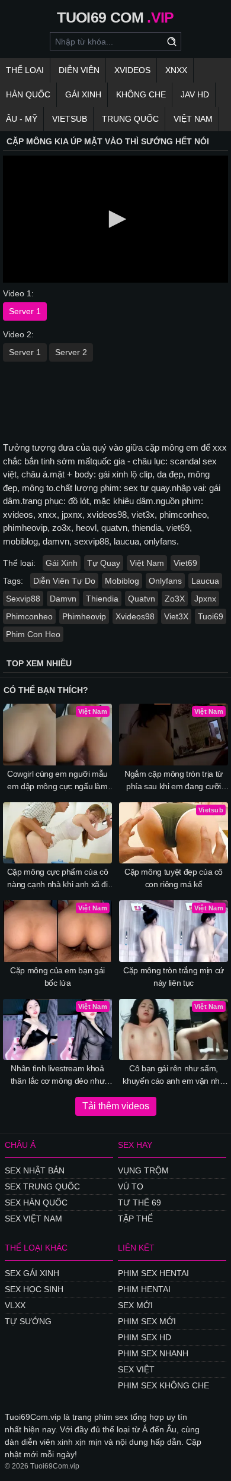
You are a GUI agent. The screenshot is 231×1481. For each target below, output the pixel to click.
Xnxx (176, 70)
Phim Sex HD (144, 1337)
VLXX (15, 1305)
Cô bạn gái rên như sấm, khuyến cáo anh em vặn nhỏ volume (173, 1075)
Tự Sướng (28, 1321)
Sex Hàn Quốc (36, 1202)
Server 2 (71, 352)
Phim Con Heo (33, 634)
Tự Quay (103, 563)
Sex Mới (135, 1305)
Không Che (141, 94)
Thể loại (25, 70)
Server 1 (25, 311)
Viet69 (185, 563)
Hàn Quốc (28, 94)
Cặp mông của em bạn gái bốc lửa (57, 977)
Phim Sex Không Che (163, 1385)
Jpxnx (205, 598)
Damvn (63, 598)
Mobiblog (122, 581)
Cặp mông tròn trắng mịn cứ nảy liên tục (173, 977)
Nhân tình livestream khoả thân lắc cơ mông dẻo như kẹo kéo (58, 1075)
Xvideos (132, 70)
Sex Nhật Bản (35, 1170)
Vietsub (69, 119)
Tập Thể (135, 1218)
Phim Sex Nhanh (153, 1353)
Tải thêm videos (115, 1106)
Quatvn (141, 598)
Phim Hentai (144, 1289)
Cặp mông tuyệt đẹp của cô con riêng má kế (173, 878)
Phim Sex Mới (147, 1321)
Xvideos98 (135, 616)
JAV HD (195, 94)
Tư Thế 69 (139, 1202)
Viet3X (176, 616)
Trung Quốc (130, 119)
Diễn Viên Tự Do (64, 581)
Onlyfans (165, 581)
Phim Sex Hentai (153, 1273)
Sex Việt (136, 1369)
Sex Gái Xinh (32, 1273)
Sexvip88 (23, 598)
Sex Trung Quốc (42, 1186)
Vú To (130, 1186)
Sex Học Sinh (34, 1289)
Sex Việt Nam (33, 1218)
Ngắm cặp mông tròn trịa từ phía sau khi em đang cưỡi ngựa (173, 781)
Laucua (205, 581)
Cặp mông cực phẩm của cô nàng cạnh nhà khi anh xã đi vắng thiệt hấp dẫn (57, 879)
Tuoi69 (210, 616)
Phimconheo (29, 616)
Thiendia (102, 598)
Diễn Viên (79, 70)
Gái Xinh (83, 94)
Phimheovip (84, 616)
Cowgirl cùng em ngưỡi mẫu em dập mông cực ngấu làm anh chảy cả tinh (57, 781)
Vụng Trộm (143, 1170)
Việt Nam (193, 119)
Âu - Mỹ (21, 119)
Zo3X (175, 598)
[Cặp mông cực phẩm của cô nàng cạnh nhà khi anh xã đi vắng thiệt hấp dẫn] (57, 833)
